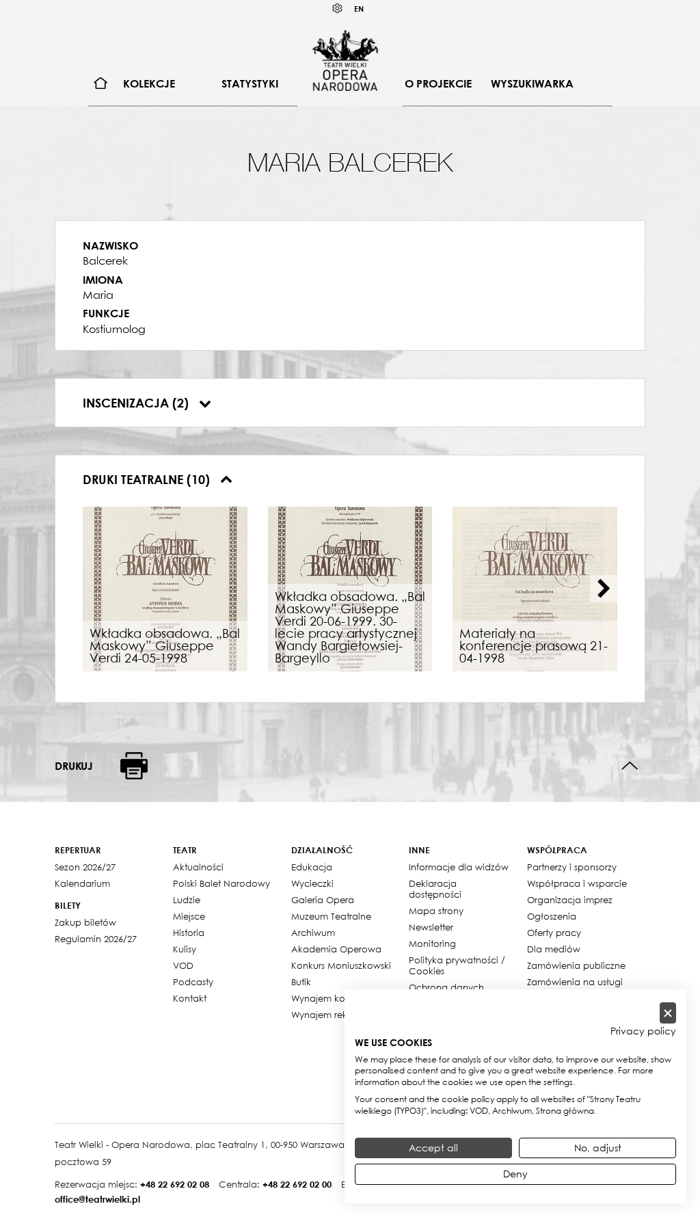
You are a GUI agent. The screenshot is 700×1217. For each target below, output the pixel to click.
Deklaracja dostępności (435, 889)
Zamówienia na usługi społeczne (575, 987)
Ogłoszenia (551, 916)
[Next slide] (603, 588)
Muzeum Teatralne (331, 916)
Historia (188, 932)
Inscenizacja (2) (137, 402)
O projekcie (438, 83)
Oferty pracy (554, 932)
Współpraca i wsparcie (577, 883)
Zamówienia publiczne (576, 965)
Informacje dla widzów (459, 866)
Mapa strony (436, 910)
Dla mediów (553, 949)
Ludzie (186, 899)
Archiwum (313, 932)
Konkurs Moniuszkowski (341, 965)
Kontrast (338, 8)
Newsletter (431, 927)
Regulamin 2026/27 (96, 938)
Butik (301, 981)
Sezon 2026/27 (85, 866)
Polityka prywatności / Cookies (457, 965)
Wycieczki (312, 883)
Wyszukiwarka (532, 83)
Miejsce (189, 916)
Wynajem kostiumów (336, 998)
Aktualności (198, 866)
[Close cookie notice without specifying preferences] (668, 1013)
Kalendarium (82, 883)
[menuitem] (100, 83)
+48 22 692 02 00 (297, 1184)
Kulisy (184, 949)
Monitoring (432, 943)
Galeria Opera (322, 899)
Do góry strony (630, 766)
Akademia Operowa (336, 949)
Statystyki (249, 83)
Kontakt (189, 998)
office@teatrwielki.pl (97, 1199)
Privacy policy (643, 1031)
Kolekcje (149, 83)
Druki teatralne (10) (148, 479)
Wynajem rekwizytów (336, 1014)
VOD (183, 965)
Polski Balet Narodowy (221, 883)
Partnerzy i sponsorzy (572, 866)
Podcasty (193, 981)
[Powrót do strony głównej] (345, 60)
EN (359, 8)
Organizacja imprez (569, 899)
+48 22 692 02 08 (174, 1184)
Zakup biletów (85, 922)
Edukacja (311, 866)
